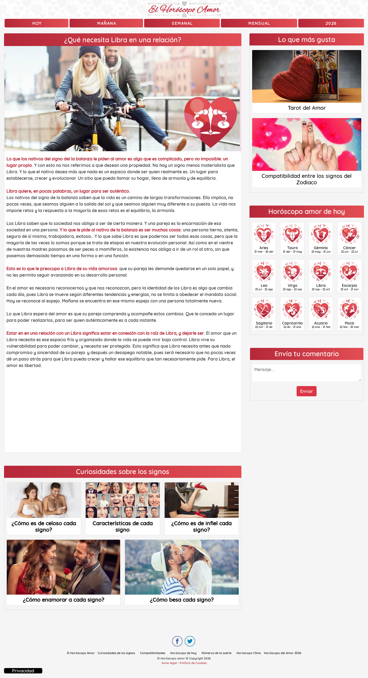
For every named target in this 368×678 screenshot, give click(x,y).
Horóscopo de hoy (183, 653)
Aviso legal (169, 663)
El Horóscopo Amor (81, 653)
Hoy (36, 23)
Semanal (182, 23)
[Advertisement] (122, 410)
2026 (330, 23)
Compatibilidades (152, 653)
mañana (106, 23)
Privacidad (23, 670)
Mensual (259, 23)
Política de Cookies (193, 663)
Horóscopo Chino (249, 653)
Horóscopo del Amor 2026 (282, 653)
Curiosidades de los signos (116, 653)
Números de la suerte (216, 653)
